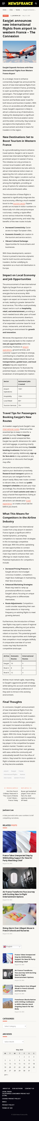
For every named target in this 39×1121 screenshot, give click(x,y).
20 (10, 1067)
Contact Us (29, 1088)
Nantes (6, 15)
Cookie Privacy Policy (11, 1099)
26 (5, 1071)
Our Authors (17, 1088)
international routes (11, 429)
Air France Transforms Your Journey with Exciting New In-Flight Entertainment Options (19, 894)
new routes (7, 778)
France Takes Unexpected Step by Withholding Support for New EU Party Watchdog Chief (18, 858)
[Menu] (3, 3)
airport (6, 771)
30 (24, 1071)
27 (10, 1071)
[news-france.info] (20, 3)
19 (5, 1067)
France (21, 771)
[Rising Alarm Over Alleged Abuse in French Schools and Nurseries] (19, 914)
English (9, 947)
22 (19, 1067)
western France (19, 778)
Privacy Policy (8, 1105)
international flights (10, 774)
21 (15, 1067)
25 (34, 1067)
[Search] (36, 3)
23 (24, 1067)
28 (15, 1071)
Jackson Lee (16, 15)
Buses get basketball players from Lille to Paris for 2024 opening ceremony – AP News (28, 795)
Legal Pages (7, 1092)
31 (29, 1071)
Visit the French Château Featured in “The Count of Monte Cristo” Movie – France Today (10, 795)
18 (34, 1064)
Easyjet (13, 771)
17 (29, 1064)
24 (29, 1067)
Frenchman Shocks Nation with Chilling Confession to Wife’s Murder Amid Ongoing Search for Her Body (25, 1004)
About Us (6, 1088)
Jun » (6, 1075)
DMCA (4, 1102)
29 (19, 1071)
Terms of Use (7, 1108)
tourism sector (19, 203)
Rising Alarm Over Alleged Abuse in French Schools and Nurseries (18, 929)
